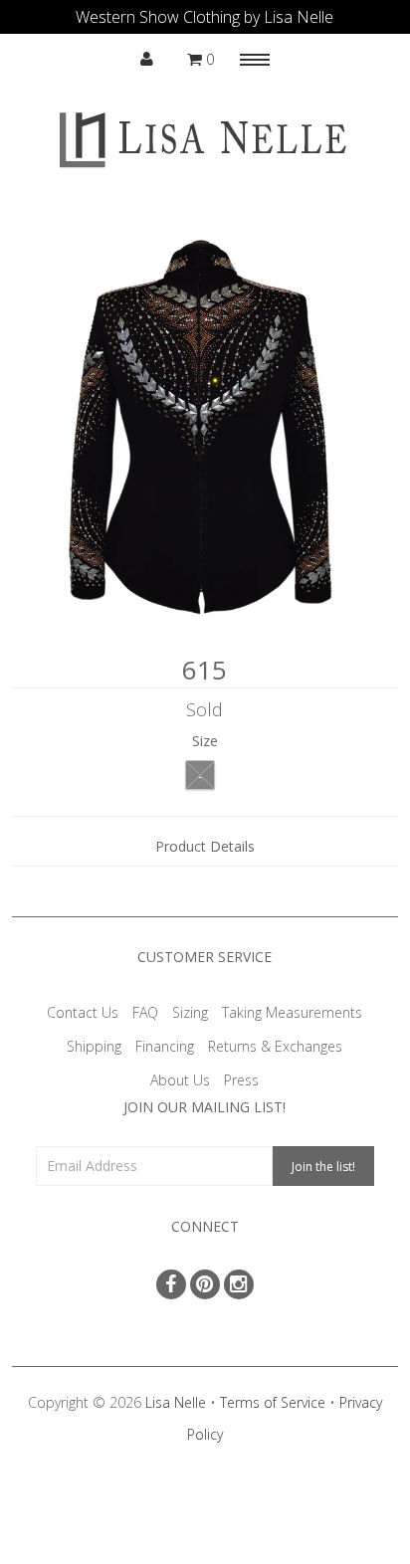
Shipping (94, 1046)
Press (241, 1080)
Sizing (190, 1012)
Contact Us (82, 1012)
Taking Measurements (292, 1012)
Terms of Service (272, 1402)
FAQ (145, 1012)
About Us (180, 1080)
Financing (164, 1046)
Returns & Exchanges (275, 1046)
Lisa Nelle (175, 1402)
